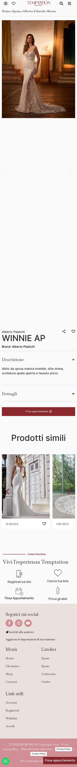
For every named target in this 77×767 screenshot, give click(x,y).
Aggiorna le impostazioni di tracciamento (30, 639)
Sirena (51, 11)
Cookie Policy (38, 753)
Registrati (12, 710)
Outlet (45, 682)
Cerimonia (48, 674)
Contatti (11, 682)
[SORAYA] (26, 486)
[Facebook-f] (9, 623)
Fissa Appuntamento (19, 598)
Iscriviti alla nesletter (21, 632)
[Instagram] (18, 623)
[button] (6, 170)
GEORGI (62, 524)
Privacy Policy (63, 749)
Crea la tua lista (57, 581)
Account (11, 703)
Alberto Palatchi (34, 11)
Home (6, 11)
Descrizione (13, 359)
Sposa (16, 11)
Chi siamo (12, 666)
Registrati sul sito (19, 582)
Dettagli (9, 394)
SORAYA (12, 524)
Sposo (45, 666)
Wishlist (11, 718)
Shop (9, 674)
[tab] (38, 359)
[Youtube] (28, 623)
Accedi (10, 726)
